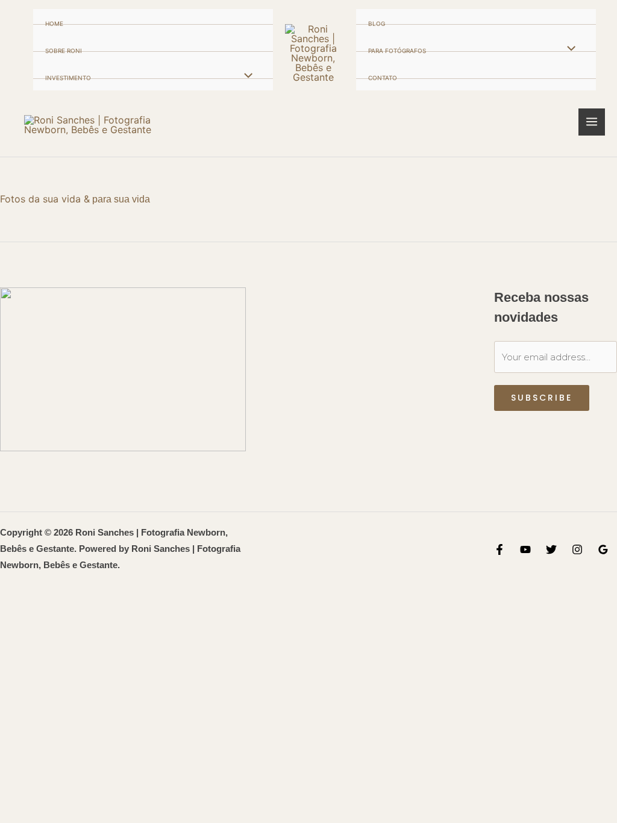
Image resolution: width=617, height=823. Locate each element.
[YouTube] (525, 549)
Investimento (68, 78)
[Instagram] (577, 549)
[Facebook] (499, 549)
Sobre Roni (63, 51)
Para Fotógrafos (397, 51)
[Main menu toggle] (592, 122)
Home (54, 24)
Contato (382, 78)
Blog (376, 24)
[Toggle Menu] (245, 76)
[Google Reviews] (603, 549)
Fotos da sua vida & (45, 199)
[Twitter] (551, 549)
